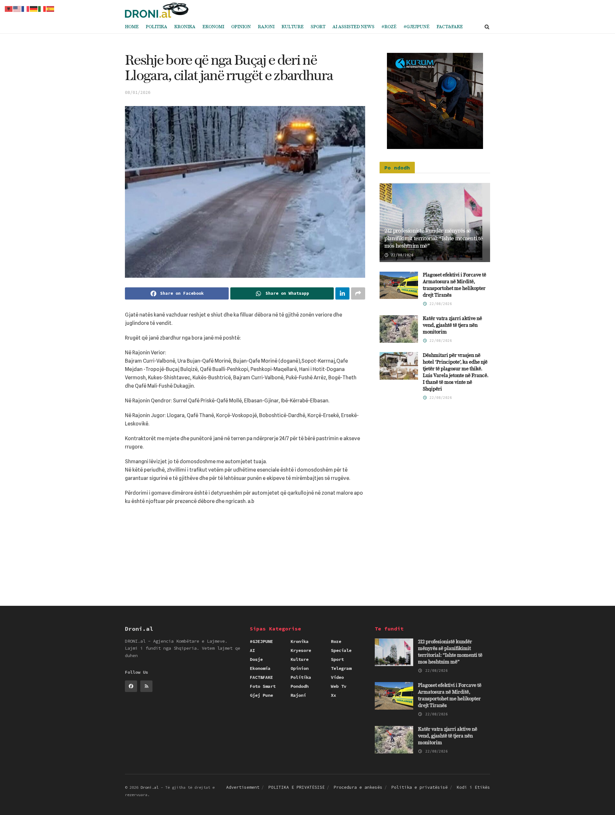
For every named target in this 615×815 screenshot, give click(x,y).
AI (252, 650)
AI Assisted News (353, 27)
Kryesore (301, 650)
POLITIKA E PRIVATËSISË (296, 787)
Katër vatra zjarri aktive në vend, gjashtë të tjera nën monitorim (452, 325)
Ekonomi (213, 27)
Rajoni (266, 27)
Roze (336, 641)
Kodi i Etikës (473, 787)
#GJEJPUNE (261, 641)
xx (333, 695)
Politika (156, 27)
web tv (338, 686)
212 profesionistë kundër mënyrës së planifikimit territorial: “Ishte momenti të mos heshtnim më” (433, 238)
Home (132, 27)
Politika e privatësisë (419, 787)
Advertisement (242, 787)
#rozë (389, 27)
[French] (25, 8)
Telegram (341, 668)
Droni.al (150, 787)
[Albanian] (9, 8)
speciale (341, 650)
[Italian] (42, 8)
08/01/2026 (138, 92)
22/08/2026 (401, 255)
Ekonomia (260, 668)
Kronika (184, 27)
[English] (17, 8)
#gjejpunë (417, 27)
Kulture (293, 27)
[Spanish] (50, 8)
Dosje (256, 659)
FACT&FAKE (450, 27)
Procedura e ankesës (358, 787)
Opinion (241, 27)
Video (337, 677)
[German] (34, 8)
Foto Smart (262, 686)
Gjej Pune (261, 695)
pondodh (299, 686)
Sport (318, 27)
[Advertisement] (245, 536)
